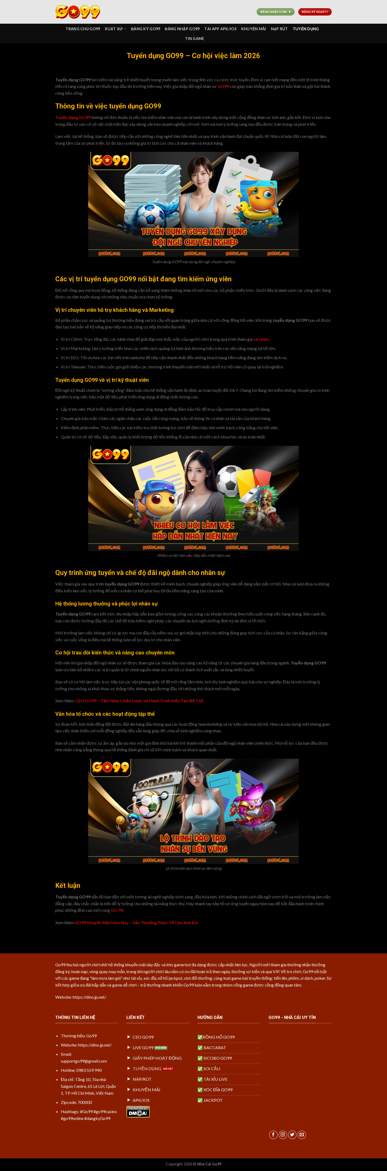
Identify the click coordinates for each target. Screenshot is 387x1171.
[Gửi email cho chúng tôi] (301, 1134)
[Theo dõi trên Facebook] (273, 1134)
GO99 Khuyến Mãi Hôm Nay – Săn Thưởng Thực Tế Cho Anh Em (136, 922)
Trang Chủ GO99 (83, 29)
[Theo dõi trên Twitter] (292, 1134)
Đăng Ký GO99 (145, 29)
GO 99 (117, 910)
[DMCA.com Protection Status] (138, 1111)
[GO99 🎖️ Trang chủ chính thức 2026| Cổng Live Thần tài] (81, 12)
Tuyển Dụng (306, 29)
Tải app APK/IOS (220, 29)
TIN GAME (194, 38)
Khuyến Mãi (253, 29)
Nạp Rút (279, 29)
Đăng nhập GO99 (182, 29)
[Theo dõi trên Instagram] (283, 1134)
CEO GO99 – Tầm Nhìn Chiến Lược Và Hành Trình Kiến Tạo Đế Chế (139, 700)
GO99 (223, 86)
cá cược (261, 339)
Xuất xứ (114, 29)
